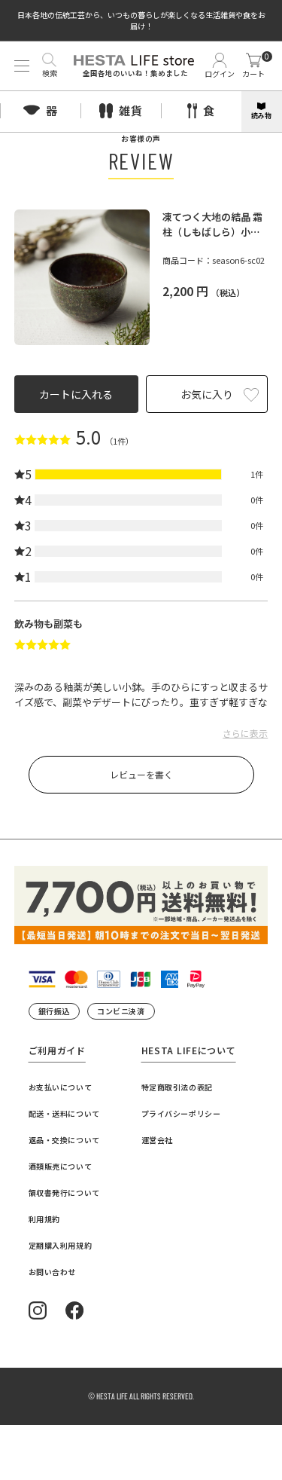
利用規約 (44, 1219)
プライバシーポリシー (181, 1113)
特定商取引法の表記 (177, 1087)
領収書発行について (64, 1192)
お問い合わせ (53, 1271)
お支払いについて (60, 1087)
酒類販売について (60, 1166)
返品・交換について (64, 1139)
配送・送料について (64, 1113)
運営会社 (157, 1139)
